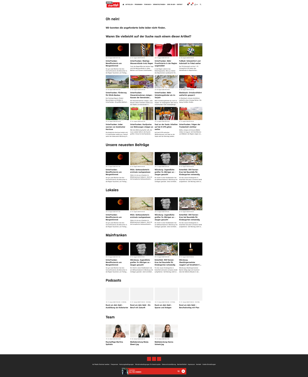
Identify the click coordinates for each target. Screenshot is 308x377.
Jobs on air (171, 4)
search (201, 4)
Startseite (123, 4)
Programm (138, 4)
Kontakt (179, 4)
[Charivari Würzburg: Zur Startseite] (113, 4)
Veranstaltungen (159, 4)
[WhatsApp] (159, 359)
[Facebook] (149, 359)
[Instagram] (154, 359)
